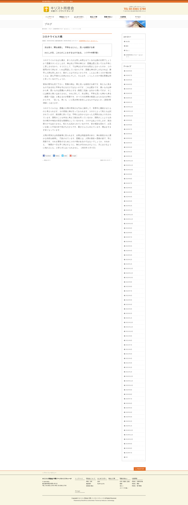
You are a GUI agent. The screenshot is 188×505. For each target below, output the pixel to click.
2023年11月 (129, 219)
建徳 (127, 46)
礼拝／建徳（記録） (125, 481)
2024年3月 (129, 201)
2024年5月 (129, 192)
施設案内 (88, 483)
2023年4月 (129, 250)
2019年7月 (129, 453)
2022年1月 (129, 318)
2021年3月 (129, 363)
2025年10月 (129, 116)
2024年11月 (129, 165)
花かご (128, 50)
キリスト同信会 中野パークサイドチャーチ (91, 498)
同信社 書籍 (135, 483)
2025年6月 (129, 134)
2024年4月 (129, 196)
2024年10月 (129, 170)
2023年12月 (129, 214)
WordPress (84, 500)
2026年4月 (129, 89)
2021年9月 (129, 336)
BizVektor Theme (94, 500)
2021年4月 (129, 358)
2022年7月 (129, 291)
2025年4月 (129, 143)
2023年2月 (129, 259)
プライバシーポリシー (49, 472)
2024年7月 (129, 183)
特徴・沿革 (89, 481)
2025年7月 (129, 129)
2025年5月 (129, 138)
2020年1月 (129, 426)
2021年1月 (129, 372)
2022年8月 (129, 286)
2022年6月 (129, 295)
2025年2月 (129, 152)
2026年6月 (129, 80)
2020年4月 (129, 412)
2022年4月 (129, 304)
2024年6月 (129, 188)
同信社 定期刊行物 (137, 481)
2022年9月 (129, 282)
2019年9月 (129, 443)
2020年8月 (129, 394)
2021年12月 (129, 322)
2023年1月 (129, 264)
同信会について (90, 478)
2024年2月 (129, 205)
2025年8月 (129, 125)
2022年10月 (129, 277)
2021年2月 (129, 367)
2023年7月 (129, 237)
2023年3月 (129, 255)
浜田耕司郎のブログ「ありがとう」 (88, 40)
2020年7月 (129, 399)
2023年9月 (129, 228)
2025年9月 (129, 120)
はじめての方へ (102, 478)
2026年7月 (129, 75)
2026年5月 (129, 84)
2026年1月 (129, 102)
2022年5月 (129, 300)
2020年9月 (129, 390)
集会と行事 (112, 478)
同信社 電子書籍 (137, 485)
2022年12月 (129, 268)
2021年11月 (129, 327)
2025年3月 (129, 147)
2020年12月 (129, 376)
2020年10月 (129, 385)
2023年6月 (129, 241)
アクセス (77, 491)
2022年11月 (129, 273)
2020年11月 (129, 381)
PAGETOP (140, 469)
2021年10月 (129, 331)
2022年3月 (129, 309)
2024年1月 (129, 210)
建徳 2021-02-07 (106, 160)
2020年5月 (129, 408)
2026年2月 (129, 98)
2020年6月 (129, 403)
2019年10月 (129, 439)
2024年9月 (129, 174)
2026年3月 (129, 93)
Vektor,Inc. (104, 500)
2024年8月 (129, 178)
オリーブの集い (124, 488)
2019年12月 (129, 430)
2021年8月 (129, 340)
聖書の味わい (124, 478)
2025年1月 (129, 156)
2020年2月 (129, 421)
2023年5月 (129, 246)
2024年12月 (129, 161)
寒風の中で (46, 160)
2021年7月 (129, 345)
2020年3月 (129, 417)
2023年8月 (129, 232)
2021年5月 (129, 354)
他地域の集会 (89, 485)
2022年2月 (129, 313)
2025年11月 (129, 111)
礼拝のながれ (101, 483)
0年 (127, 457)
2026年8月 (129, 71)
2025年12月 (129, 107)
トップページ (79, 478)
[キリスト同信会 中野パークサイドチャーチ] (59, 10)
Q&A (98, 481)
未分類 (128, 41)
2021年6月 (129, 349)
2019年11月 (129, 435)
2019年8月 (129, 448)
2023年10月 (129, 223)
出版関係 (134, 478)
